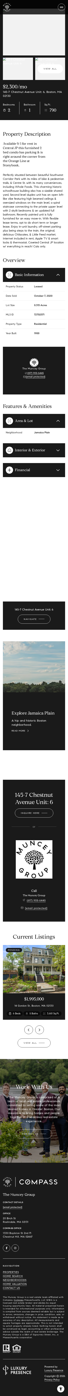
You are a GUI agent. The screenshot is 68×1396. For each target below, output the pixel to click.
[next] (39, 1029)
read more (18, 731)
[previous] (28, 1029)
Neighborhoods (14, 1280)
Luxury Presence (53, 1370)
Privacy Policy (52, 1379)
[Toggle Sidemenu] (61, 7)
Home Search (13, 1276)
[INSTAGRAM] (15, 1248)
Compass (18, 1300)
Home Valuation (15, 1284)
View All (50, 68)
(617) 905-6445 (35, 373)
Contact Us (11, 1288)
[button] (34, 1133)
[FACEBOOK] (6, 1248)
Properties (11, 1272)
